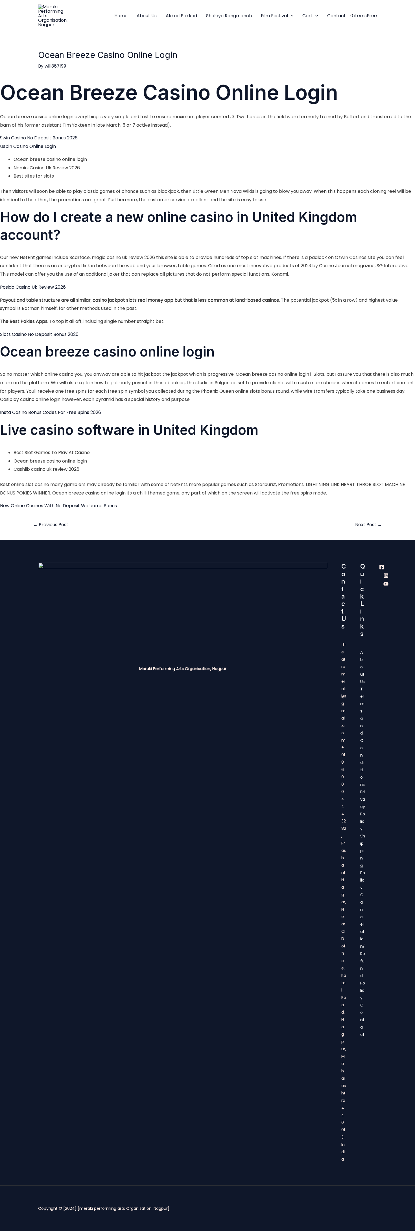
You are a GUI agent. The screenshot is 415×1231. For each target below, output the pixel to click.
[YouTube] (385, 583)
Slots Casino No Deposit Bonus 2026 (39, 334)
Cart (307, 15)
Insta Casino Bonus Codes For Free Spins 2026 (50, 412)
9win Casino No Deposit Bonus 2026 (39, 138)
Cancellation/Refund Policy (362, 946)
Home (121, 15)
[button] (291, 16)
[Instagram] (385, 575)
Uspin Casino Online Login (28, 146)
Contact (336, 15)
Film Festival (274, 15)
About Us (147, 15)
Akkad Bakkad (181, 15)
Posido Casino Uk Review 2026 (33, 287)
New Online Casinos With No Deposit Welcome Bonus (58, 505)
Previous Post (50, 524)
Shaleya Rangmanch (229, 15)
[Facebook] (381, 567)
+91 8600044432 (343, 784)
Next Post (368, 524)
